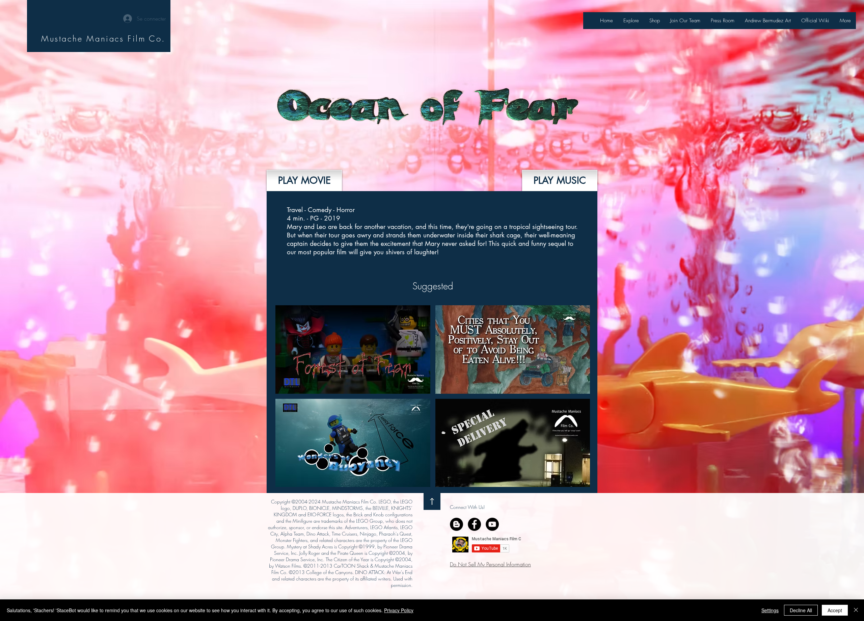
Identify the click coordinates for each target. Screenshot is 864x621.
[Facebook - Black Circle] (474, 524)
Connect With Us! (467, 507)
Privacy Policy (398, 610)
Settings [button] (770, 610)
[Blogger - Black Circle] (456, 524)
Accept (835, 610)
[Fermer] (856, 610)
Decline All (801, 610)
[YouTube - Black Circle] (492, 524)
